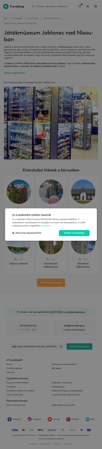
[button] (26, 233)
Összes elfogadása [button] (74, 233)
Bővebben (46, 225)
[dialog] (51, 224)
